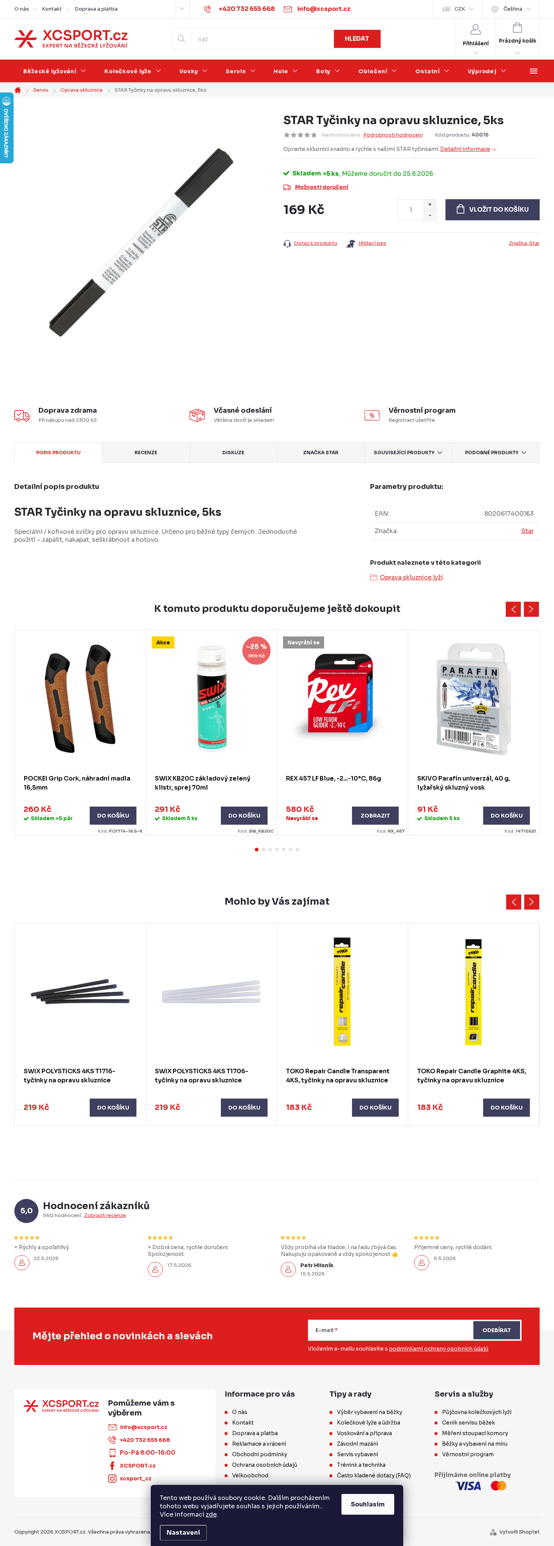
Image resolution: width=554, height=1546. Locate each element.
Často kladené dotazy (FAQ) (374, 1475)
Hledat (357, 39)
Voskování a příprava (364, 1433)
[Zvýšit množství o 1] (430, 205)
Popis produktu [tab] (58, 452)
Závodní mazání (357, 1444)
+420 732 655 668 (145, 1440)
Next (531, 609)
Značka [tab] (320, 452)
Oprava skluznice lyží (411, 577)
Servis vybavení (357, 1454)
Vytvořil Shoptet (519, 1532)
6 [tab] (290, 849)
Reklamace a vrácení (259, 1443)
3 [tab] (270, 849)
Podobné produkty (492, 452)
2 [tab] (263, 849)
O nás (21, 9)
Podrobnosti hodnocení (393, 135)
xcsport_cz (136, 1478)
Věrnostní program (468, 1454)
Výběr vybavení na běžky (369, 1412)
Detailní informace (465, 149)
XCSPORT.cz (138, 1465)
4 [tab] (277, 849)
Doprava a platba (96, 9)
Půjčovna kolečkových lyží (476, 1412)
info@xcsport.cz (143, 1427)
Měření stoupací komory (475, 1433)
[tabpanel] (80, 732)
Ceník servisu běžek (468, 1423)
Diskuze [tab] (233, 452)
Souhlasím (368, 1504)
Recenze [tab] (146, 452)
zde (211, 1514)
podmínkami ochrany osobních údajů (438, 1348)
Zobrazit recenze (105, 1216)
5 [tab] (284, 849)
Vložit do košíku (499, 210)
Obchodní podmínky (259, 1454)
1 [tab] (257, 849)
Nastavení (183, 1533)
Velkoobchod (250, 1475)
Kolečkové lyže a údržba (368, 1423)
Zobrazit (375, 815)
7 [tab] (297, 849)
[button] (80, 1108)
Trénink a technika (361, 1465)
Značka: (524, 243)
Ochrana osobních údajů (264, 1464)
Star (527, 531)
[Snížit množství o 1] (430, 215)
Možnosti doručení (321, 187)
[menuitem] (54, 71)
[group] (80, 1024)
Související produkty (404, 452)
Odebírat (496, 1330)
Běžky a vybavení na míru (474, 1444)
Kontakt (52, 9)
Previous (513, 609)
